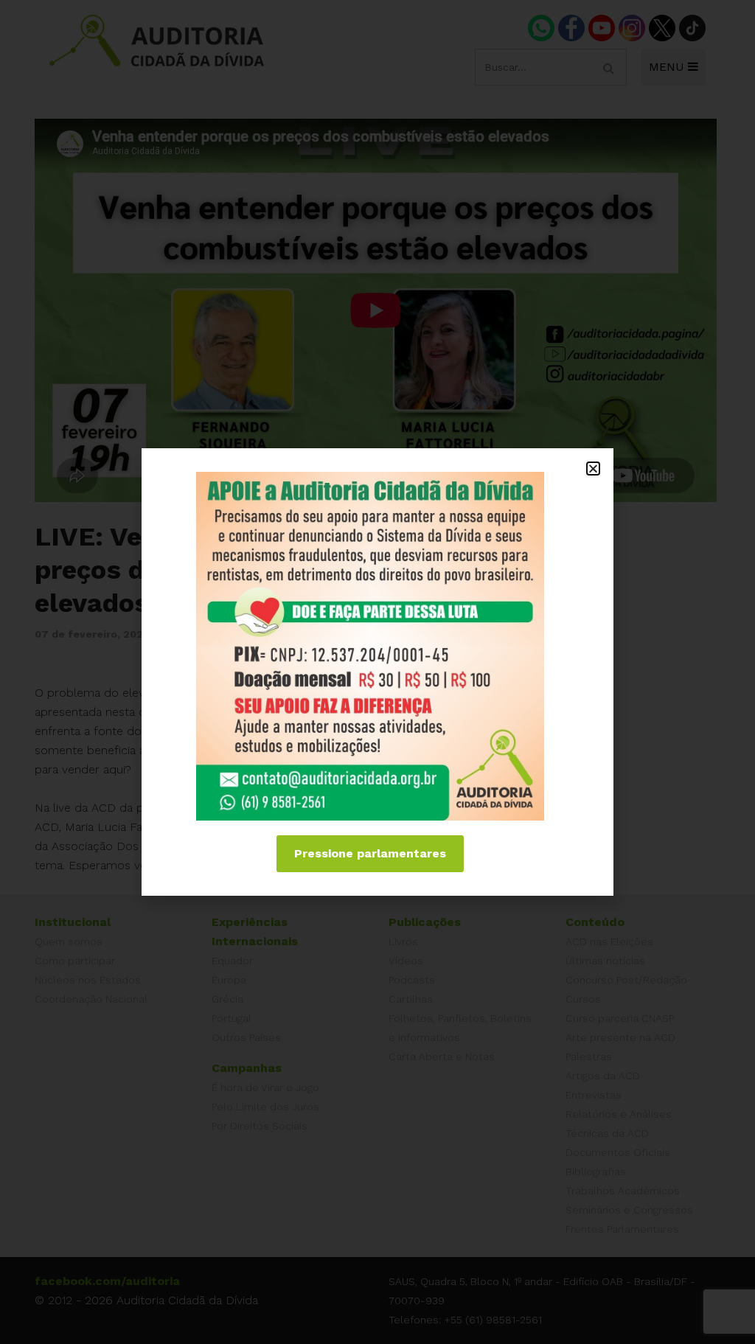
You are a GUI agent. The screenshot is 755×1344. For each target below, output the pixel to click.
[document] (377, 672)
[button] (593, 468)
